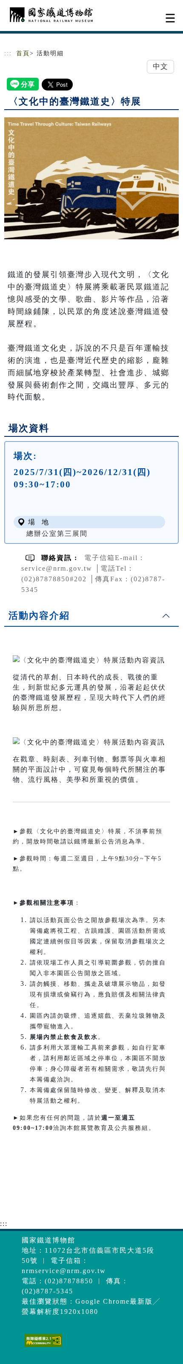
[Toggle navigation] (170, 18)
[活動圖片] (91, 178)
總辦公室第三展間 (57, 533)
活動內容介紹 (39, 615)
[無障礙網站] (42, 1347)
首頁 (23, 53)
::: (8, 53)
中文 (160, 66)
